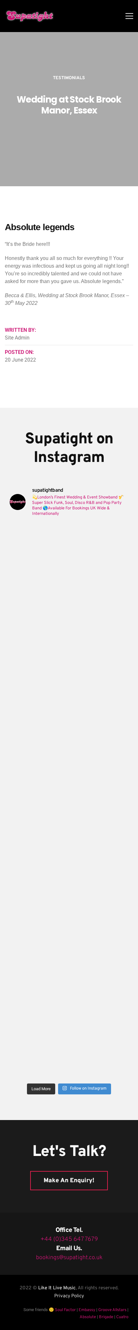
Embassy (87, 1310)
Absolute (88, 1317)
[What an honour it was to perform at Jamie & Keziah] (69, 906)
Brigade (106, 1317)
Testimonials (69, 78)
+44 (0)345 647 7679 (69, 1239)
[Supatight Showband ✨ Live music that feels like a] (69, 975)
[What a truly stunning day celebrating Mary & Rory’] (69, 697)
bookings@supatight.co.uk (69, 1257)
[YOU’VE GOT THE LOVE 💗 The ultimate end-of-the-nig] (69, 627)
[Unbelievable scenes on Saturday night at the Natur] (69, 766)
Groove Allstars (112, 1310)
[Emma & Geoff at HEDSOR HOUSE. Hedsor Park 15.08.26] (69, 557)
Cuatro (122, 1317)
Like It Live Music (57, 1288)
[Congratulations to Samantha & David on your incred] (69, 836)
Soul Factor (65, 1310)
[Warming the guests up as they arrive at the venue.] (69, 1045)
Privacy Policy (69, 1296)
